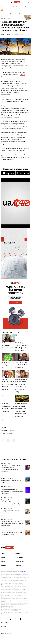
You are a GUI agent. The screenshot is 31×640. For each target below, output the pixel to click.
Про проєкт (4, 622)
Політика (19, 558)
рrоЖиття (19, 565)
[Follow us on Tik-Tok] (11, 13)
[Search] (29, 2)
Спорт (3, 565)
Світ (2, 554)
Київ (3, 558)
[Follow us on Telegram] (20, 13)
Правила (3, 626)
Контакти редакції (6, 634)
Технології (20, 562)
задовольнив (5, 153)
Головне (3, 19)
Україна (18, 554)
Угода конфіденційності (7, 630)
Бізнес (10, 19)
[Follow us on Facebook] (15, 13)
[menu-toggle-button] (2, 2)
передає (22, 74)
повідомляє (10, 72)
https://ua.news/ (22, 571)
